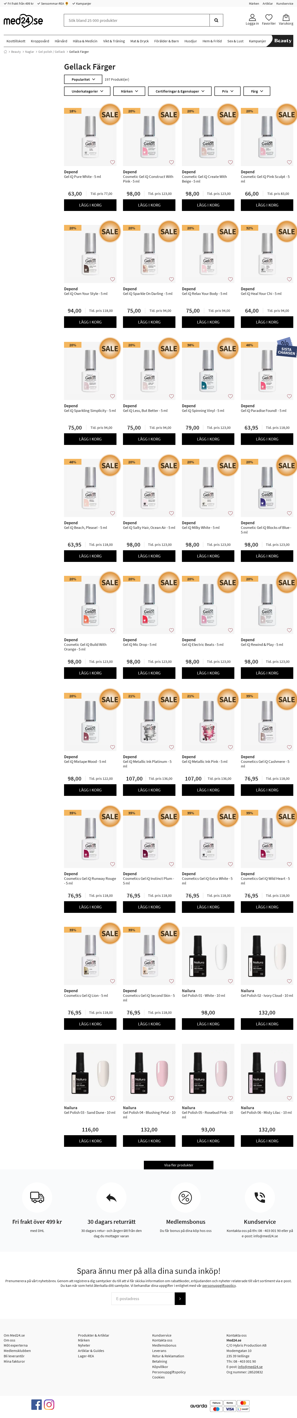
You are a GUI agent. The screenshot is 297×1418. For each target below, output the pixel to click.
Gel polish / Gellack (51, 52)
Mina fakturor (14, 1361)
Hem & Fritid (212, 41)
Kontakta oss (162, 1340)
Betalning (159, 1361)
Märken (254, 3)
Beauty (16, 52)
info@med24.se (250, 1366)
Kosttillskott (15, 41)
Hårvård (61, 41)
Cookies (158, 1377)
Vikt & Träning (114, 41)
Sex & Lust (235, 41)
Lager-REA (86, 1356)
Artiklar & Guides (91, 1350)
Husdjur (190, 41)
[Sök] (216, 20)
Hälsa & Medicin (85, 41)
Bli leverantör (14, 1356)
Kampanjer (83, 3)
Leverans (159, 1350)
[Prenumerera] (180, 1298)
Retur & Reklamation (168, 1356)
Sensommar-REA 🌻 (54, 3)
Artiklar (268, 3)
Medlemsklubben (17, 1350)
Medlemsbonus (164, 1345)
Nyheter (84, 1345)
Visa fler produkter (178, 1165)
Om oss (9, 1340)
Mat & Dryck (139, 41)
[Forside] (5, 52)
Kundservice (284, 3)
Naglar (29, 52)
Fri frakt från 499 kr (20, 3)
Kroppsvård (40, 41)
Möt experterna (16, 1345)
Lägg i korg (90, 205)
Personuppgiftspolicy (169, 1372)
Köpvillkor (160, 1366)
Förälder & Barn (166, 41)
